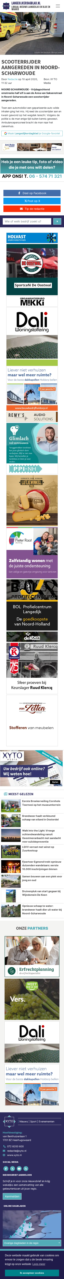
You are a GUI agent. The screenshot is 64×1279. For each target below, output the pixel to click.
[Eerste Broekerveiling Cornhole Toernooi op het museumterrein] (11, 806)
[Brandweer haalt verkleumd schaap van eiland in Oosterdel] (11, 820)
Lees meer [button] (38, 1264)
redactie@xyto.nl (16, 1150)
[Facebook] (6, 1168)
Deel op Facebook (34, 193)
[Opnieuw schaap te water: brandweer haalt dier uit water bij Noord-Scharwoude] (11, 910)
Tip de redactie (34, 208)
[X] (12, 1168)
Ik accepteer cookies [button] (32, 1273)
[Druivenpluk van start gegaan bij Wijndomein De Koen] (11, 896)
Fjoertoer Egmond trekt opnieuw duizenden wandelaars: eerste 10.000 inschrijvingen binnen (41, 865)
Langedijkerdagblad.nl (25, 3)
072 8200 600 (15, 1146)
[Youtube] (19, 1168)
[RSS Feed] (26, 1168)
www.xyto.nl (14, 1155)
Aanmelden (12, 1196)
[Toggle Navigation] (57, 6)
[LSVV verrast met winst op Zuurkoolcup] (11, 851)
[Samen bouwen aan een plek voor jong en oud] (11, 881)
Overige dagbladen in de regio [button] (21, 1243)
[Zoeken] (57, 221)
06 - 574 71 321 (45, 176)
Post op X (33, 201)
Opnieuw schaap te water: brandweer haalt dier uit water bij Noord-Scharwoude (42, 909)
